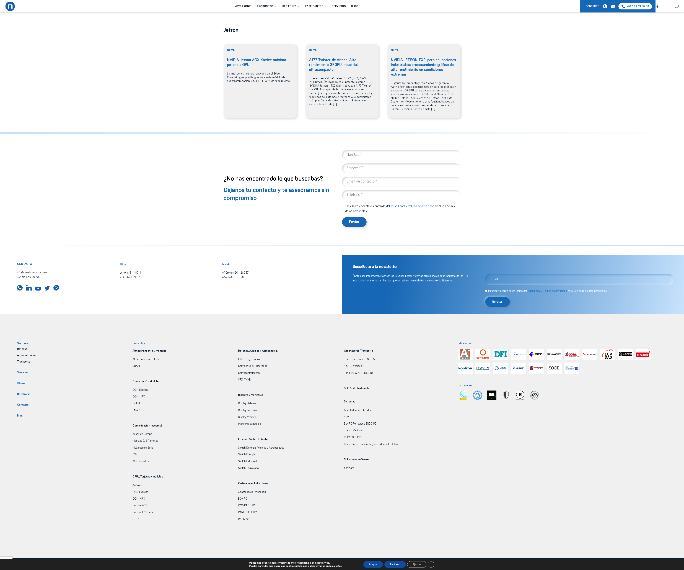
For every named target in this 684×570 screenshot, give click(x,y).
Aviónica (137, 485)
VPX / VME (244, 379)
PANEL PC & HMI (248, 512)
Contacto (592, 6)
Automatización (26, 355)
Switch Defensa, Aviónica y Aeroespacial (261, 447)
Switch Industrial (247, 461)
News (231, 49)
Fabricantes (314, 6)
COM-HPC (139, 396)
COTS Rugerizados (249, 359)
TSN (135, 454)
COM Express (140, 389)
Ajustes (417, 564)
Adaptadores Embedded (252, 492)
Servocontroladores (249, 372)
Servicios (339, 6)
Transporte (23, 361)
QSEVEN (137, 403)
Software (349, 467)
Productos (265, 6)
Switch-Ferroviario (248, 468)
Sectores (289, 6)
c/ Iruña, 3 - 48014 (130, 272)
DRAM (136, 365)
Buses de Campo (142, 434)
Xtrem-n (22, 383)
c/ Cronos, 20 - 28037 (235, 272)
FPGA (136, 519)
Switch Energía (246, 454)
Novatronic (243, 6)
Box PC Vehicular (353, 365)
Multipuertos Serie (143, 447)
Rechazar (395, 564)
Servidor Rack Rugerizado (252, 365)
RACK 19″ (243, 519)
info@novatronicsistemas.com (34, 272)
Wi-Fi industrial (141, 461)
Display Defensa (247, 403)
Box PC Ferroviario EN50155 (360, 359)
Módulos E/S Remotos (145, 440)
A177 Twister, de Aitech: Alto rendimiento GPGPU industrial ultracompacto (333, 65)
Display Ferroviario (248, 410)
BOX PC (242, 498)
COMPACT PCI (246, 505)
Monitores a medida (249, 423)
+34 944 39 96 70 (638, 6)
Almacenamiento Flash (146, 359)
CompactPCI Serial (143, 512)
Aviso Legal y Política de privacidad (412, 206)
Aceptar (373, 564)
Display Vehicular (247, 417)
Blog (354, 6)
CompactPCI (140, 505)
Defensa (22, 349)
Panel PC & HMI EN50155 (359, 372)
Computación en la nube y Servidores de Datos (371, 444)
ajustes (337, 566)
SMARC (137, 410)
